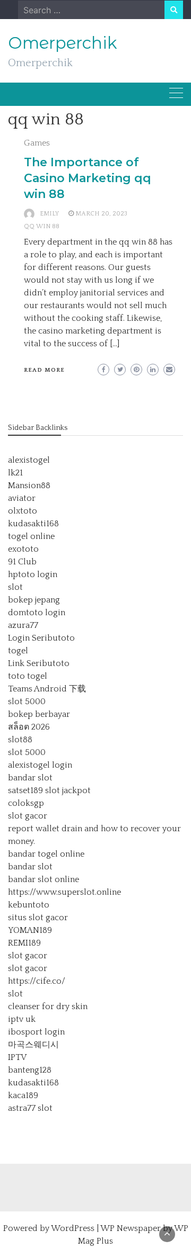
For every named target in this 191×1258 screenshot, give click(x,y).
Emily (49, 213)
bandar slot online (43, 879)
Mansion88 (29, 485)
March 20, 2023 (101, 213)
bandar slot (30, 778)
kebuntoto (28, 905)
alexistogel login (40, 765)
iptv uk (22, 1019)
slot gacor (27, 816)
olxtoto (22, 511)
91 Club (22, 562)
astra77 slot (30, 1108)
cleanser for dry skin (48, 1006)
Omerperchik (62, 43)
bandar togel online (46, 854)
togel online (31, 536)
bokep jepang (34, 600)
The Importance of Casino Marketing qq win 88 (87, 178)
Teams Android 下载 (47, 689)
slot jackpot (68, 790)
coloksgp (26, 803)
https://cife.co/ (36, 981)
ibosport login (36, 1032)
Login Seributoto (41, 638)
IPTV (17, 1057)
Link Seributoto (39, 663)
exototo (23, 549)
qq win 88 (41, 226)
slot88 (20, 739)
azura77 (23, 625)
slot (15, 587)
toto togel (27, 676)
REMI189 (24, 943)
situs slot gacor (38, 917)
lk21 (15, 473)
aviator (22, 498)
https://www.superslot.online (64, 892)
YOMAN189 (30, 930)
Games (37, 143)
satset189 (25, 790)
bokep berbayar (39, 714)
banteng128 (29, 1070)
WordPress (72, 1228)
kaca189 (23, 1095)
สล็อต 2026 (29, 727)
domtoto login (36, 612)
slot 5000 (27, 701)
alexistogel (29, 460)
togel (18, 650)
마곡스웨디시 (33, 1044)
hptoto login (32, 574)
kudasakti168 (33, 523)
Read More (44, 370)
